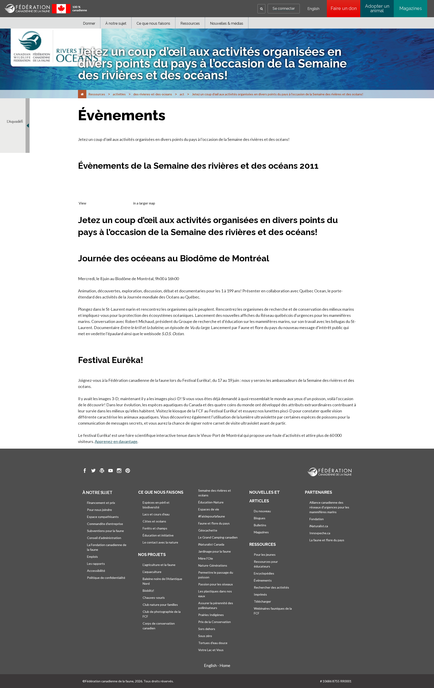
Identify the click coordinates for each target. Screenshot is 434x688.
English (313, 9)
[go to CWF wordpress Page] (102, 471)
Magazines (410, 8)
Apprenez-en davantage (116, 441)
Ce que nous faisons (153, 23)
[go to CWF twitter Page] (93, 471)
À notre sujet (115, 23)
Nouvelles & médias (226, 23)
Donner (89, 23)
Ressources (190, 23)
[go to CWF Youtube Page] (110, 471)
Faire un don (345, 8)
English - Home (217, 665)
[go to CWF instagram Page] (119, 471)
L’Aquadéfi (15, 121)
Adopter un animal (377, 8)
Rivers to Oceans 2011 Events (109, 203)
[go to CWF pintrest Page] (127, 471)
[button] (261, 8)
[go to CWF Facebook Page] (85, 471)
